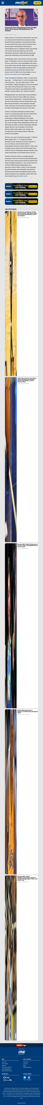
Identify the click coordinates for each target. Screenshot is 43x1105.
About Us (4, 1062)
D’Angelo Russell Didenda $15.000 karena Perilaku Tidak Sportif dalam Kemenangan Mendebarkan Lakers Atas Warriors (27, 213)
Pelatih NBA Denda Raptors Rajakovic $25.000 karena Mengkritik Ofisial (27, 712)
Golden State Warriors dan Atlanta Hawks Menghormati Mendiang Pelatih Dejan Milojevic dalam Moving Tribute (26, 380)
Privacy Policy (5, 1063)
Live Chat (25, 1063)
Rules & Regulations (6, 1069)
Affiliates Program (27, 1067)
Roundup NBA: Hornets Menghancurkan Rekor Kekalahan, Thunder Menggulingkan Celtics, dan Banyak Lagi (27, 878)
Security (4, 1065)
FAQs (24, 1065)
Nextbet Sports (23, 176)
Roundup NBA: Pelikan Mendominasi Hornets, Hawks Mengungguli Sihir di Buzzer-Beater (27, 545)
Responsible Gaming (7, 1070)
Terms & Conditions (6, 1067)
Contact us (25, 1062)
